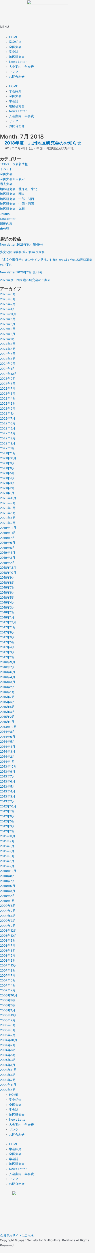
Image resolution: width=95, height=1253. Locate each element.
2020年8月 (7, 508)
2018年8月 (7, 582)
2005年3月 (8, 1030)
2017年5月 (7, 642)
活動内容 (6, 224)
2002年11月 (8, 1084)
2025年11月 (8, 314)
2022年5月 (7, 428)
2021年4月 (7, 478)
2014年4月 (7, 746)
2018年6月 (7, 592)
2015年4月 (7, 712)
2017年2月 (7, 657)
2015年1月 (7, 722)
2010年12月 (8, 871)
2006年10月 (8, 995)
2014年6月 (7, 736)
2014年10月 (8, 727)
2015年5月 (7, 707)
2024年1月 (7, 368)
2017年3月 (7, 652)
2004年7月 (8, 1045)
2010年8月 (7, 876)
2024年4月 (8, 359)
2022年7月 (7, 418)
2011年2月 (7, 866)
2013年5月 (7, 786)
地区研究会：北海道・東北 (18, 189)
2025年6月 (7, 319)
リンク (13, 72)
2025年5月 (7, 324)
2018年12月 (8, 567)
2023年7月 (7, 388)
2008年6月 (8, 950)
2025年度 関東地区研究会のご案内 (25, 280)
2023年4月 (8, 398)
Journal (5, 214)
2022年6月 (7, 423)
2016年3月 (7, 682)
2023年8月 (7, 383)
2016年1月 (7, 692)
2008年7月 (7, 945)
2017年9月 (7, 632)
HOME (13, 37)
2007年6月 (8, 980)
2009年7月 (8, 910)
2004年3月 (8, 1060)
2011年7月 (7, 851)
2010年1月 (7, 901)
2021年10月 (8, 458)
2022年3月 (7, 438)
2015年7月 (7, 697)
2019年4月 (7, 552)
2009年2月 (8, 925)
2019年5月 (7, 548)
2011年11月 (7, 836)
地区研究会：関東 (12, 194)
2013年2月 (7, 801)
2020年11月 (8, 498)
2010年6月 (7, 886)
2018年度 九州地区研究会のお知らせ (42, 143)
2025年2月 (7, 334)
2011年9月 (7, 841)
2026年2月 (7, 304)
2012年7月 (7, 811)
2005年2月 (7, 1035)
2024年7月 (7, 344)
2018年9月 (7, 577)
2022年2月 (7, 443)
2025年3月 (7, 329)
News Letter (18, 61)
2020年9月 (8, 503)
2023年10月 (8, 374)
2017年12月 (8, 622)
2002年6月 (8, 1090)
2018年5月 (7, 597)
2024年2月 (7, 363)
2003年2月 (8, 1080)
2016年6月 (7, 672)
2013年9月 (7, 771)
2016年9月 (7, 662)
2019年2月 (7, 562)
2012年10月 (8, 806)
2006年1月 (7, 1010)
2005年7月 (7, 1020)
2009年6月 (8, 916)
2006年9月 (8, 1000)
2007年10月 (8, 965)
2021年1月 (7, 493)
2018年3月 (7, 607)
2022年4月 (7, 433)
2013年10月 (8, 766)
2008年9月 (8, 940)
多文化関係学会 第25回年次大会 (22, 252)
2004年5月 (8, 1055)
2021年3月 (7, 483)
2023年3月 (8, 403)
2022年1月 (7, 448)
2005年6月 (8, 1025)
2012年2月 (7, 831)
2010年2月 (7, 896)
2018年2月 (7, 612)
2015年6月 (7, 702)
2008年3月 (8, 960)
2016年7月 (7, 667)
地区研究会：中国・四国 (17, 203)
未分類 (4, 228)
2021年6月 (7, 468)
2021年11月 (8, 453)
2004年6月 (8, 1050)
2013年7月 (7, 776)
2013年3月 (7, 796)
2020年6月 (8, 513)
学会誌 (13, 52)
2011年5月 (7, 861)
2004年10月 (8, 1040)
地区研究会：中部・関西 (17, 199)
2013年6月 (7, 781)
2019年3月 (7, 557)
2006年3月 (8, 1005)
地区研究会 (17, 57)
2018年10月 (8, 572)
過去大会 (6, 184)
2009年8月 (8, 905)
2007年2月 (7, 990)
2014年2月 (7, 756)
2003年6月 (8, 1075)
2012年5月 (7, 821)
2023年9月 (8, 378)
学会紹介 (15, 42)
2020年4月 (8, 518)
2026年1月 (7, 309)
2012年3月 (7, 826)
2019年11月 (8, 533)
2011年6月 (7, 856)
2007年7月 (7, 975)
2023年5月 (7, 393)
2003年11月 (8, 1070)
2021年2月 (7, 488)
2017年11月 (8, 627)
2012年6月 (7, 816)
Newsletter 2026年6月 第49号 (21, 244)
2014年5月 (7, 741)
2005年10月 (8, 1015)
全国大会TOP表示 (12, 179)
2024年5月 (7, 353)
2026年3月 (8, 299)
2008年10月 (8, 935)
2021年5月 (7, 473)
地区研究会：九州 (12, 209)
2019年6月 (7, 542)
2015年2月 (7, 716)
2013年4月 (7, 791)
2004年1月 (7, 1065)
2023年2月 (7, 408)
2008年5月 (7, 955)
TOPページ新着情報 (14, 164)
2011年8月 (7, 846)
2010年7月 (7, 881)
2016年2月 (7, 687)
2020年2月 (7, 523)
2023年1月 (7, 413)
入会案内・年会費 (21, 66)
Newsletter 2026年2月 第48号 (21, 272)
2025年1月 (7, 339)
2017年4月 (7, 647)
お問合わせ (17, 76)
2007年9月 (8, 970)
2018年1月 (7, 617)
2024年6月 (8, 349)
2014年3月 (7, 751)
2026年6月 (8, 294)
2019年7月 (7, 538)
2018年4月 (7, 602)
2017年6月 (7, 637)
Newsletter (7, 218)
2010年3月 (7, 891)
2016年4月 (7, 677)
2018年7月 (7, 587)
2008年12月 (8, 930)
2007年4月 (8, 985)
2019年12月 (8, 527)
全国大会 (15, 47)
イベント (6, 169)
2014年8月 (7, 731)
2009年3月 (8, 920)
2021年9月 (7, 463)
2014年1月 (7, 761)
